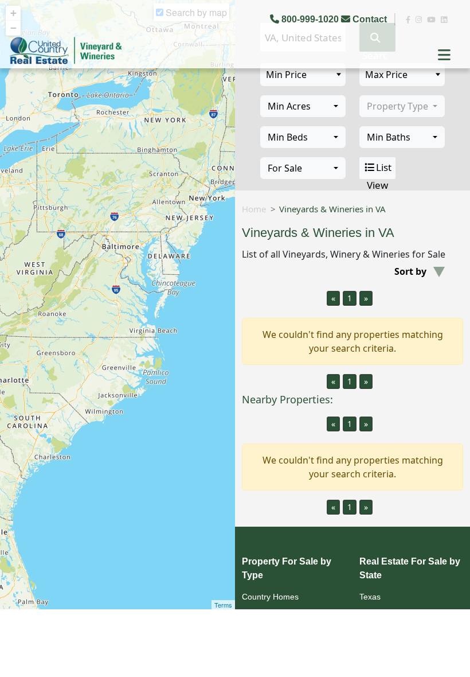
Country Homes (270, 596)
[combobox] (303, 106)
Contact (369, 19)
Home (254, 209)
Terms (223, 604)
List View (379, 170)
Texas (370, 596)
